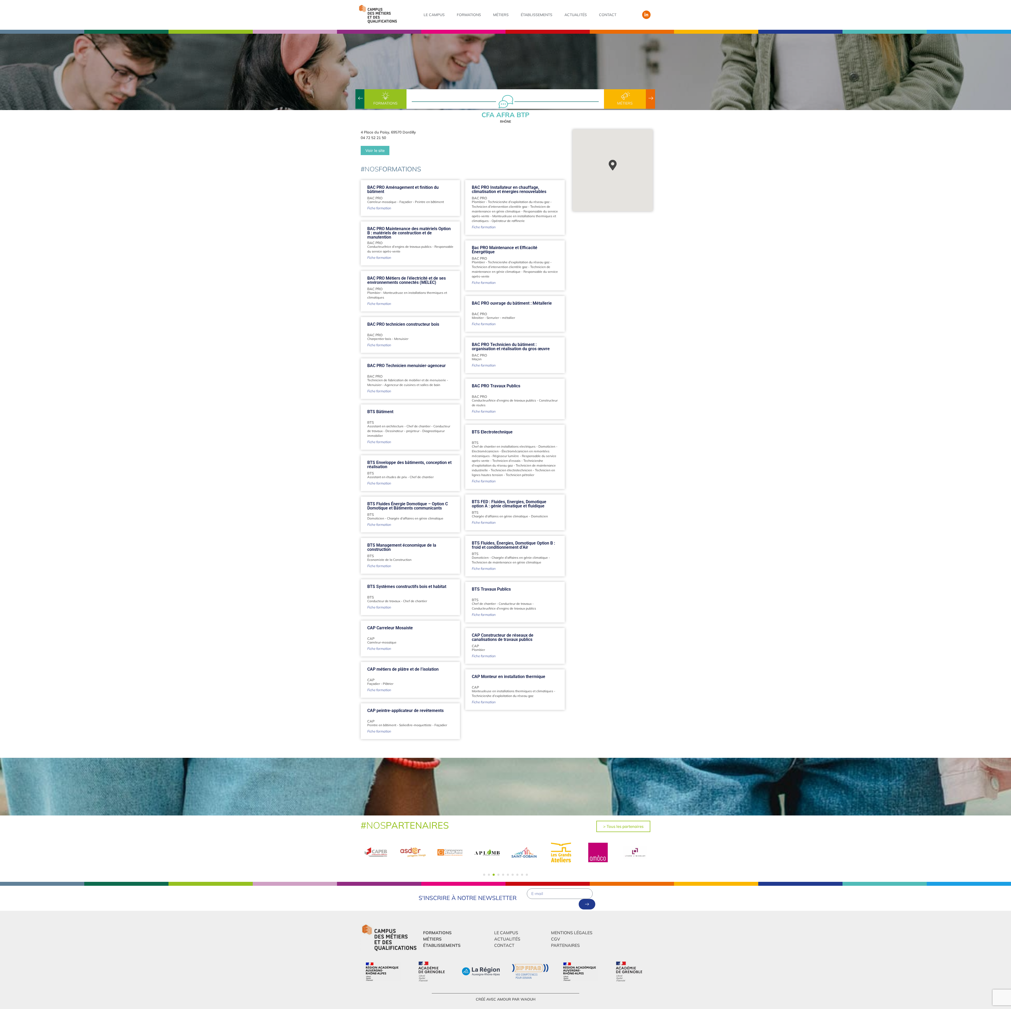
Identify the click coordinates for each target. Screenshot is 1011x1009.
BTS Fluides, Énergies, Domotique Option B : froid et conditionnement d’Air (513, 545)
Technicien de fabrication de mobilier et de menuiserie (406, 380)
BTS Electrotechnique (492, 431)
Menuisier (401, 339)
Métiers (501, 14)
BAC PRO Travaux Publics (496, 385)
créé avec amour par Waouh (506, 999)
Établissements (536, 14)
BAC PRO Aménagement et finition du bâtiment (403, 189)
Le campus (434, 14)
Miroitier (478, 318)
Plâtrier (388, 684)
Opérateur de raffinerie (508, 221)
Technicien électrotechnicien (511, 470)
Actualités (575, 14)
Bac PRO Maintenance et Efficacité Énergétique (504, 249)
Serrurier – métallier (501, 318)
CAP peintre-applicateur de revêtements (405, 710)
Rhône (505, 121)
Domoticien (546, 446)
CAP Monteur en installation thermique (508, 676)
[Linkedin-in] (646, 15)
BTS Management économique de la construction (401, 547)
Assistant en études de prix (387, 477)
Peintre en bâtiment (429, 202)
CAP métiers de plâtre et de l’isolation (403, 669)
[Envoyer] (587, 904)
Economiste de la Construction (389, 560)
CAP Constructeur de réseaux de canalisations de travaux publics (502, 637)
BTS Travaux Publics (491, 589)
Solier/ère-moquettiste (415, 725)
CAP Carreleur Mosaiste (390, 627)
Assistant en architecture (385, 426)
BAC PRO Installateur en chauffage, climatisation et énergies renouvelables (509, 189)
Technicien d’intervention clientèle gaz (499, 207)
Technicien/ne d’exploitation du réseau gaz (518, 202)
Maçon (477, 359)
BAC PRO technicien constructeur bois (403, 324)
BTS (370, 422)
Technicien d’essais (506, 461)
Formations (469, 14)
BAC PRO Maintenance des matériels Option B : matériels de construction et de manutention (409, 233)
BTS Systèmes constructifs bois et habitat (406, 586)
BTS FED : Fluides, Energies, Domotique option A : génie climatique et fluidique (509, 503)
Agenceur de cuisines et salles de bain (412, 385)
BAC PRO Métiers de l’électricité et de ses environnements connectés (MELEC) (406, 280)
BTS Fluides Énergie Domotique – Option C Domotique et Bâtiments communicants (407, 506)
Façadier (405, 202)
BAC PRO (375, 198)
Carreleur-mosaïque (382, 202)
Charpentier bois (379, 339)
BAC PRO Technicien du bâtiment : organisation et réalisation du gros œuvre (511, 346)
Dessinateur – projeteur (402, 431)
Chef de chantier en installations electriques (504, 446)
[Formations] (385, 96)
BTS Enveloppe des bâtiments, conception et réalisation (409, 464)
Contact (607, 14)
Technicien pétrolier (520, 475)
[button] (484, 875)
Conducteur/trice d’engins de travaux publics (399, 247)
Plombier (478, 202)
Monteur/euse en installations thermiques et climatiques (512, 691)
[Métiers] (625, 96)
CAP (370, 638)
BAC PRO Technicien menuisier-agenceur (406, 365)
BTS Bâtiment (380, 411)
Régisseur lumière (506, 456)
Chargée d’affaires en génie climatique (500, 516)
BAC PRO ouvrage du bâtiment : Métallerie (512, 303)
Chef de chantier (418, 426)
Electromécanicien (485, 451)
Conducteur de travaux (383, 601)
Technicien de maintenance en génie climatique (506, 562)
